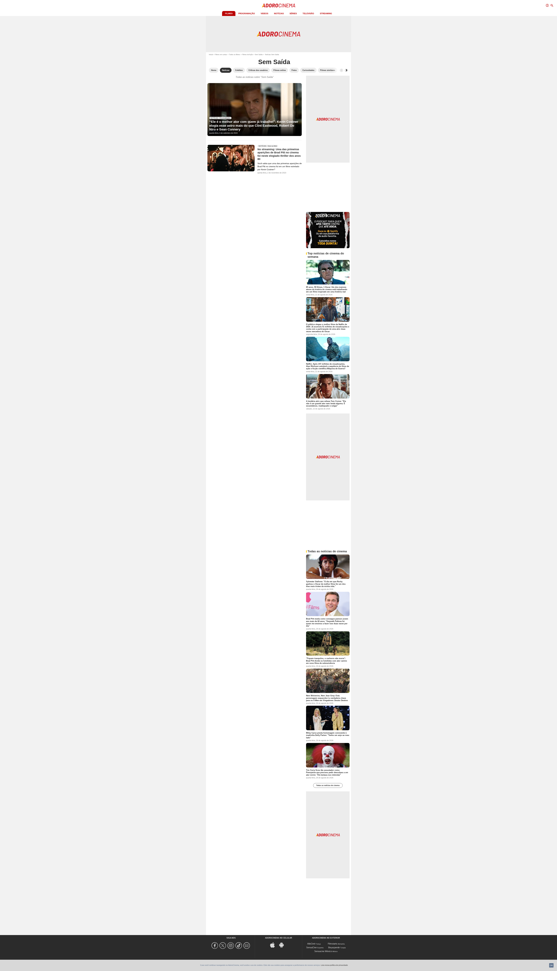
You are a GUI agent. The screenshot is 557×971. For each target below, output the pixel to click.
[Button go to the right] (346, 70)
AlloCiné (311, 943)
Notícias (279, 13)
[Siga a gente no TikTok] (239, 945)
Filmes (229, 13)
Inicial (211, 54)
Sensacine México (323, 951)
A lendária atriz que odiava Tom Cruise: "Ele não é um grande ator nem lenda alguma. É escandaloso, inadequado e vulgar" (326, 403)
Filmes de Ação (247, 54)
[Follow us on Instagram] (231, 945)
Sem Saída (259, 54)
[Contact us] (247, 945)
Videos (264, 13)
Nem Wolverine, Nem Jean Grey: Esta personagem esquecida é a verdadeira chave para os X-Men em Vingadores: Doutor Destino (327, 698)
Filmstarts (332, 943)
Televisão (308, 13)
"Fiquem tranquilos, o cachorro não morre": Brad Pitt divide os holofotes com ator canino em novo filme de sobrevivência (326, 660)
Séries (293, 13)
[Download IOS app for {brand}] (274, 944)
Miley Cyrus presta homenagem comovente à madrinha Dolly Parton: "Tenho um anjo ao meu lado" (327, 735)
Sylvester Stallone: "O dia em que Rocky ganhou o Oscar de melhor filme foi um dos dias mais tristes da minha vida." (326, 583)
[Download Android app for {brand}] (283, 944)
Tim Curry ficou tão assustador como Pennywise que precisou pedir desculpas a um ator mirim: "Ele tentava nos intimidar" (327, 772)
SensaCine (311, 947)
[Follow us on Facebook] (215, 945)
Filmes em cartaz (221, 54)
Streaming (326, 13)
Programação (246, 13)
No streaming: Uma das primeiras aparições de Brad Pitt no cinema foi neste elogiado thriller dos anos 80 (279, 154)
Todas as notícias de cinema (328, 785)
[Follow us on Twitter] (223, 945)
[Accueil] (278, 5)
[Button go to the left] (341, 70)
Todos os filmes (234, 54)
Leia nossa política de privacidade (334, 965)
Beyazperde (334, 947)
